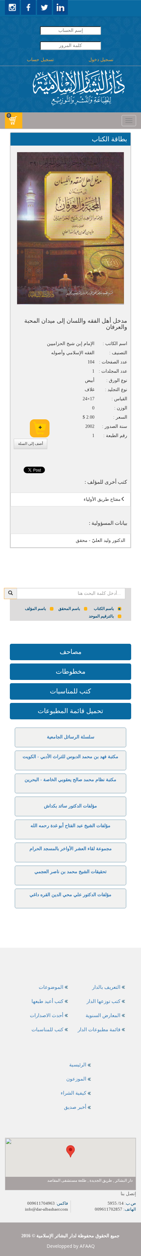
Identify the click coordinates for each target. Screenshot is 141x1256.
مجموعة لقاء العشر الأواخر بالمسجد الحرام (71, 848)
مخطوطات (71, 671)
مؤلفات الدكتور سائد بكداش (70, 805)
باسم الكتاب (104, 608)
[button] (70, 1151)
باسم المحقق (69, 608)
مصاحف (71, 651)
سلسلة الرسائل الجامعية (70, 736)
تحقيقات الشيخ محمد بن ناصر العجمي (70, 871)
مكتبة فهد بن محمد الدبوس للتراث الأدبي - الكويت (70, 756)
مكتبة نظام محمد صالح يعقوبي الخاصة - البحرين (70, 779)
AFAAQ (87, 1246)
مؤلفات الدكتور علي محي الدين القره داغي (70, 894)
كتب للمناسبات (70, 691)
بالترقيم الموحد (101, 616)
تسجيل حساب (40, 59)
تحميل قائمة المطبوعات (70, 710)
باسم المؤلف (35, 608)
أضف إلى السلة (30, 443)
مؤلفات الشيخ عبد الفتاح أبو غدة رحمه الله (70, 825)
